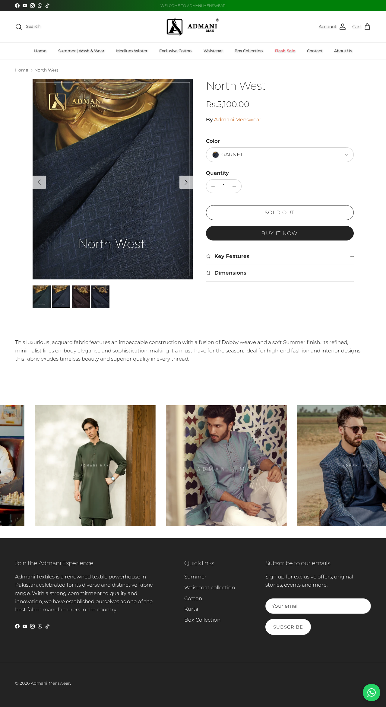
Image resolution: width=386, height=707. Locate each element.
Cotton (193, 598)
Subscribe (288, 627)
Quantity (217, 173)
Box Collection (249, 50)
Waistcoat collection (209, 587)
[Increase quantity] (235, 186)
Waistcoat (213, 50)
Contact (314, 50)
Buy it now (279, 233)
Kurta (191, 609)
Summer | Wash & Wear (81, 50)
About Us (343, 50)
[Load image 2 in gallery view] (113, 179)
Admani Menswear (237, 119)
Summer (195, 577)
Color (213, 141)
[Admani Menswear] (193, 26)
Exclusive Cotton (175, 50)
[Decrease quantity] (211, 186)
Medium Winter (131, 50)
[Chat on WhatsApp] (371, 692)
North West (46, 70)
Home (40, 50)
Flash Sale (285, 50)
